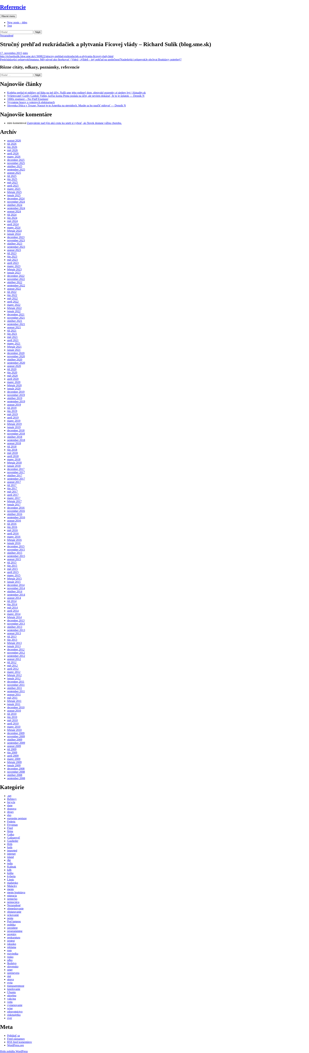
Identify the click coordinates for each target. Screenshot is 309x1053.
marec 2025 (13, 188)
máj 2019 (12, 414)
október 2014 (14, 591)
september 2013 (16, 630)
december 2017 (15, 469)
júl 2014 (11, 601)
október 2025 (14, 166)
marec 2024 (13, 227)
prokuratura (13, 937)
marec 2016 (13, 536)
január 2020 (14, 388)
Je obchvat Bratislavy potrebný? (151, 59)
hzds (9, 847)
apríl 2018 (13, 456)
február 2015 (14, 578)
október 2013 (14, 626)
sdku (10, 960)
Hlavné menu (8, 16)
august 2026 (14, 140)
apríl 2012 (13, 668)
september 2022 (16, 285)
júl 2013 (11, 636)
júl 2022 (11, 291)
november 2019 (16, 395)
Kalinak (11, 866)
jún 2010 (12, 717)
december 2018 (15, 430)
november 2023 (16, 240)
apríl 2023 (13, 262)
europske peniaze (17, 818)
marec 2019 (13, 420)
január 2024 (14, 233)
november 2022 (16, 279)
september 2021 (16, 324)
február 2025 (14, 192)
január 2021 (14, 349)
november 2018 (16, 433)
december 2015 (15, 546)
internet (11, 853)
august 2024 (14, 211)
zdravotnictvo (15, 1011)
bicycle (11, 802)
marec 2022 (13, 304)
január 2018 (14, 465)
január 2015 (14, 581)
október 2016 (14, 514)
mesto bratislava (16, 892)
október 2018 (14, 436)
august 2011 (14, 694)
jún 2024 (12, 217)
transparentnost (15, 985)
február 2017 (14, 501)
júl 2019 (11, 407)
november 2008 (16, 771)
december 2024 (15, 198)
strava (10, 979)
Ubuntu (11, 992)
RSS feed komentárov (19, 1042)
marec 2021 (13, 343)
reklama (11, 947)
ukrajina (11, 995)
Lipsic (10, 879)
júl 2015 (11, 562)
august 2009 (14, 746)
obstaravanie (14, 911)
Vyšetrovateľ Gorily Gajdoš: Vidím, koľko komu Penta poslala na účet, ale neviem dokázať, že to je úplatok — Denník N (75, 95)
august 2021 (14, 327)
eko (9, 815)
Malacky (12, 885)
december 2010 (15, 707)
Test (9, 25)
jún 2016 (12, 527)
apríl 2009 (13, 755)
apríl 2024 (13, 224)
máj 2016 (12, 530)
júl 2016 (11, 523)
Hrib (9, 844)
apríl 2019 (13, 417)
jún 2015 (12, 565)
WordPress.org (15, 1045)
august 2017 (14, 481)
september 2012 (16, 655)
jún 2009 (12, 752)
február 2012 (14, 675)
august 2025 (14, 172)
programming (14, 931)
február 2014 (14, 617)
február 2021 (14, 346)
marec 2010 (13, 726)
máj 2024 (12, 221)
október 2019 (14, 398)
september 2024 (16, 208)
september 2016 (16, 517)
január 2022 (14, 311)
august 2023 (14, 250)
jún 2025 (12, 179)
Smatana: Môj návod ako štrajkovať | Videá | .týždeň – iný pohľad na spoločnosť (60, 59)
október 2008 (14, 775)
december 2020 (15, 353)
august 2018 (14, 443)
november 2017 (16, 472)
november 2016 (16, 510)
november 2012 (16, 652)
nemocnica (13, 902)
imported (12, 850)
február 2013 (14, 643)
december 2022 (15, 275)
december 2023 (15, 237)
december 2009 (15, 733)
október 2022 (14, 282)
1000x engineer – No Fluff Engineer (27, 99)
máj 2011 (12, 697)
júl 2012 (11, 662)
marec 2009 (13, 758)
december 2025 (15, 159)
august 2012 (14, 659)
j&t (9, 860)
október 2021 (14, 320)
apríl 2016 (13, 533)
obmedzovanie (15, 908)
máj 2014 (12, 607)
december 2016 (15, 507)
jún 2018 (12, 449)
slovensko (12, 966)
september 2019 (16, 401)
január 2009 (14, 765)
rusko (10, 956)
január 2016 (14, 543)
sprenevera (13, 972)
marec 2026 (13, 156)
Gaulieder (12, 840)
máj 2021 (12, 337)
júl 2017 (11, 485)
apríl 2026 (13, 153)
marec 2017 (13, 498)
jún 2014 (12, 604)
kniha (10, 873)
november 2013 (16, 623)
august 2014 (14, 597)
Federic (11, 821)
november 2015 (16, 549)
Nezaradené (6, 35)
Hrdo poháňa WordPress (14, 1051)
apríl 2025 (13, 185)
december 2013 (15, 620)
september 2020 (16, 362)
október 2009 (14, 739)
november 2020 (16, 356)
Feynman (12, 824)
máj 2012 (12, 665)
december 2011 (15, 681)
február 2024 (14, 230)
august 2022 (14, 288)
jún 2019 (12, 411)
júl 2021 (11, 330)
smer (10, 969)
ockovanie (13, 914)
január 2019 (14, 427)
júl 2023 (11, 253)
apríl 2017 (13, 494)
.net (9, 795)
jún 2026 (12, 147)
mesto (10, 889)
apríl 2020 (13, 378)
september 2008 (16, 778)
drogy (10, 811)
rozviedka (12, 953)
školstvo (11, 963)
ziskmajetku (14, 1014)
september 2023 (16, 246)
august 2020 (14, 366)
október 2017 (14, 475)
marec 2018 (13, 459)
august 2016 (14, 520)
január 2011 (13, 704)
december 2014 (15, 585)
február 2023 (14, 269)
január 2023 (14, 272)
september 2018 (16, 440)
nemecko (12, 898)
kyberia (11, 876)
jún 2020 (12, 372)
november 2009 (16, 736)
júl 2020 (11, 369)
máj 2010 (12, 720)
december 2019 (15, 391)
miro (25, 53)
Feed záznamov (16, 1038)
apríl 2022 (13, 301)
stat (9, 976)
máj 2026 (12, 150)
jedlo (10, 863)
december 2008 (15, 768)
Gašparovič (13, 837)
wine (10, 1008)
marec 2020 (13, 382)
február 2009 (14, 762)
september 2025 (16, 169)
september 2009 (16, 742)
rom (9, 950)
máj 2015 (12, 568)
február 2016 (14, 539)
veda (10, 1001)
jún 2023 (12, 256)
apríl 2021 (13, 340)
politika (11, 924)
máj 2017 (12, 491)
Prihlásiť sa (13, 1035)
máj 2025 (12, 182)
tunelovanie (13, 989)
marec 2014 (13, 614)
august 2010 (14, 710)
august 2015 (14, 559)
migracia (12, 895)
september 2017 (16, 478)
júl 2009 (11, 749)
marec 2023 (13, 266)
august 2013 (14, 633)
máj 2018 (12, 452)
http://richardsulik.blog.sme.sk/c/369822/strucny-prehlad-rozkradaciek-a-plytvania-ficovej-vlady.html (56, 56)
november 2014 (16, 588)
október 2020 (14, 359)
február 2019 (14, 423)
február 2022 (14, 308)
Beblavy (12, 799)
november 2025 (16, 163)
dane (10, 805)
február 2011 (14, 700)
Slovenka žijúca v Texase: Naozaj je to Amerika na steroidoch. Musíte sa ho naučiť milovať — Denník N (66, 105)
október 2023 (14, 243)
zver (9, 1018)
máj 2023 (12, 259)
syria (10, 982)
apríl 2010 (13, 723)
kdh (9, 869)
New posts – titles (17, 22)
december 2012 (15, 649)
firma (10, 831)
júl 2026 (11, 143)
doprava (11, 808)
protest (11, 940)
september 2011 (16, 691)
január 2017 (14, 504)
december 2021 (15, 314)
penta (10, 918)
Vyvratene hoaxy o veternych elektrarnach (31, 102)
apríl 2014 (13, 610)
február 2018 (14, 462)
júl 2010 (11, 713)
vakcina (11, 998)
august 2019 (14, 404)
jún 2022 (12, 295)
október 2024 (14, 204)
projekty (11, 934)
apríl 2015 (13, 572)
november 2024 (16, 201)
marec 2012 (13, 671)
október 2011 (14, 688)
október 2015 (14, 552)
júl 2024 (11, 214)
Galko (10, 834)
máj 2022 (12, 298)
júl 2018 (11, 446)
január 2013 (14, 646)
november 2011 (16, 684)
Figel (10, 828)
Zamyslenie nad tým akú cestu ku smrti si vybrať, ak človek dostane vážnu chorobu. (74, 123)
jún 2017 (12, 488)
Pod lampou (14, 921)
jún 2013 (12, 639)
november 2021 (16, 317)
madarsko (12, 882)
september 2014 (16, 594)
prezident (12, 927)
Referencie (13, 7)
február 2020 (14, 385)
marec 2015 (13, 575)
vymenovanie (14, 1005)
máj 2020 (12, 375)
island (10, 857)
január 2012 (14, 678)
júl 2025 (11, 175)
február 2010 (14, 729)
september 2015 (16, 556)
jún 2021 (12, 333)
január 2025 (14, 195)
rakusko (11, 943)
